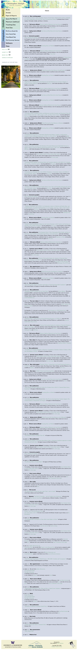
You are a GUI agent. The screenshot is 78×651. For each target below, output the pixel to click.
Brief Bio (5, 55)
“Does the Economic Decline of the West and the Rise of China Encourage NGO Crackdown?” (45, 284)
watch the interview (44, 526)
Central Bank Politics (29, 547)
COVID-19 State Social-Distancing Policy (45, 371)
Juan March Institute (63, 580)
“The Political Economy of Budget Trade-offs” (35, 435)
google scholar (7, 57)
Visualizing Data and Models (47, 45)
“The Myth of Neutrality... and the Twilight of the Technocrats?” (48, 496)
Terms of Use (59, 646)
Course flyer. (52, 27)
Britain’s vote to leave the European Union (34, 511)
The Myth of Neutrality (29, 572)
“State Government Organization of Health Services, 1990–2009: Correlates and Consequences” (45, 559)
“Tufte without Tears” (29, 631)
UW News (50, 238)
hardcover (35, 575)
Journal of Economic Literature (54, 553)
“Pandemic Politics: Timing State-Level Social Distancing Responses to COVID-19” (43, 318)
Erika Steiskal (60, 643)
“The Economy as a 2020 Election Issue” (57, 310)
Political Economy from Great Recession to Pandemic (52, 123)
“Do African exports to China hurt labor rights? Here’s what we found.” (40, 491)
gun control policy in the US (31, 512)
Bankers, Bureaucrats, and (34, 545)
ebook (51, 575)
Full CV (4, 49)
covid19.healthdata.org (29, 297)
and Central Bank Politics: (30, 570)
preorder (35, 601)
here (67, 476)
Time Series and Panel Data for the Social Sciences (51, 31)
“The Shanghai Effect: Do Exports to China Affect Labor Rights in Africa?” (41, 519)
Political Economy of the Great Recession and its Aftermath (54, 417)
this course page (54, 157)
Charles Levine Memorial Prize (48, 547)
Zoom (65, 380)
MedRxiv (55, 328)
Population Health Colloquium (64, 343)
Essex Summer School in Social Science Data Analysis (48, 154)
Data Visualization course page (55, 478)
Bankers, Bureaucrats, (40, 569)
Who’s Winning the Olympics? (31, 37)
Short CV (5, 52)
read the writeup (53, 526)
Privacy (53, 646)
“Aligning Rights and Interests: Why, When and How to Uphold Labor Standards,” (43, 588)
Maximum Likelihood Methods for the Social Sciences (50, 24)
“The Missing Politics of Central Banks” (33, 461)
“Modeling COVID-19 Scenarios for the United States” (36, 291)
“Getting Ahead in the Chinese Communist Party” (35, 624)
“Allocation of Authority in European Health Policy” (36, 606)
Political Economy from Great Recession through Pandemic (53, 70)
